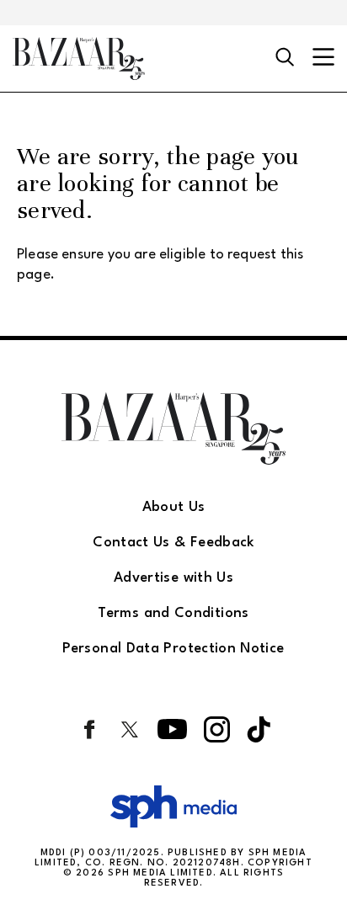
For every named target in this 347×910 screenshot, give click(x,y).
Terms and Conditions (173, 613)
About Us (174, 507)
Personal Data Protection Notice (173, 648)
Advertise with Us (173, 578)
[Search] (285, 58)
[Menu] (323, 58)
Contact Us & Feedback (173, 542)
